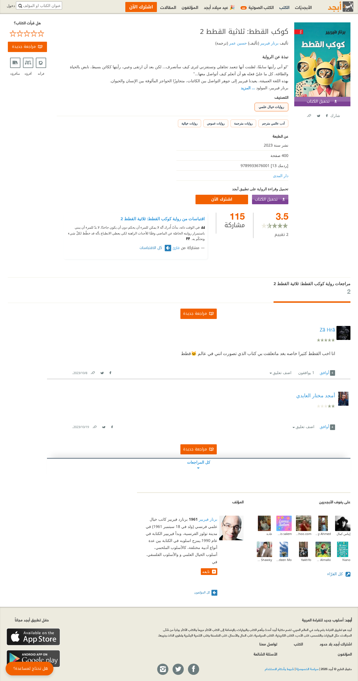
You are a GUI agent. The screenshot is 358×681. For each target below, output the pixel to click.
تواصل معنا (268, 643)
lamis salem (284, 534)
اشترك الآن (221, 199)
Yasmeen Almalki (323, 560)
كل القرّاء (335, 573)
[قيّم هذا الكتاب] (27, 33)
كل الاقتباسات (151, 248)
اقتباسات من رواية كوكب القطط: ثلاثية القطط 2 (163, 218)
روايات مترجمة (243, 123)
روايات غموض (216, 123)
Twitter (318, 114)
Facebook (326, 114)
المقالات (168, 7)
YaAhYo (306, 560)
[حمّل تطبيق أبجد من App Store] (33, 637)
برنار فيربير (269, 43)
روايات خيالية (189, 123)
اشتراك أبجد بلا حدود (336, 643)
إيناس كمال (343, 534)
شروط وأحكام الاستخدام (279, 668)
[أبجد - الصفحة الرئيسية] (333, 6)
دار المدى (280, 175)
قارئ (176, 248)
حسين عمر (237, 43)
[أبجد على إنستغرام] (162, 669)
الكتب (284, 7)
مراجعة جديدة (24, 46)
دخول (11, 5)
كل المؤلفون (202, 592)
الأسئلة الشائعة (265, 653)
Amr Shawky (264, 560)
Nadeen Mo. (284, 560)
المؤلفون (190, 7)
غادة (269, 534)
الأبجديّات (303, 7)
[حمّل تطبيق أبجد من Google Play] (33, 659)
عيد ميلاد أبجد (219, 7)
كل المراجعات (198, 462)
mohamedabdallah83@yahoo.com (303, 534)
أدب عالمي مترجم (273, 123)
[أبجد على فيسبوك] (193, 669)
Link (92, 371)
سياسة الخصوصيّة (307, 668)
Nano (346, 560)
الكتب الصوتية (258, 7)
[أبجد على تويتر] (178, 669)
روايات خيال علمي (271, 106)
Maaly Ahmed (323, 534)
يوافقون (306, 372)
